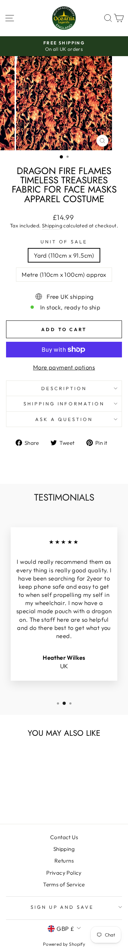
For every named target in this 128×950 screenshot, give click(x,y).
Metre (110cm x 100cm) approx (64, 274)
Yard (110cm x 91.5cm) (64, 255)
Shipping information (64, 403)
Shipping (52, 225)
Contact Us (64, 837)
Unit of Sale (64, 241)
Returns (64, 860)
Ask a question (64, 419)
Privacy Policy (64, 872)
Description (64, 388)
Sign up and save (62, 907)
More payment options (64, 367)
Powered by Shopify (64, 944)
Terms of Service (64, 884)
